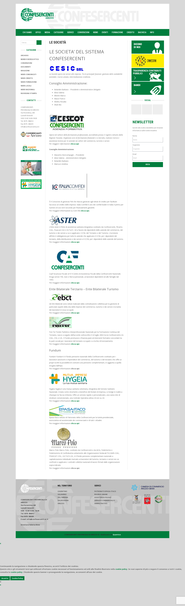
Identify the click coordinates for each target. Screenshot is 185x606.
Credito (130, 32)
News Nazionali (28, 89)
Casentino (62, 491)
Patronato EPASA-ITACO (105, 491)
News (95, 32)
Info (152, 32)
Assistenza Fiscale (102, 497)
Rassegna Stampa (29, 93)
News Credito (27, 78)
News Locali (26, 86)
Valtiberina (63, 497)
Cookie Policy (17, 578)
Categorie (58, 32)
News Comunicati (28, 74)
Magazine (25, 70)
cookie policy (121, 569)
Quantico (117, 534)
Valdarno (62, 494)
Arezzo (61, 503)
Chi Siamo (27, 32)
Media (47, 32)
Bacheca (142, 32)
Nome (135, 136)
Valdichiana (63, 500)
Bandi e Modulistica (30, 59)
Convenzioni (83, 32)
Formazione (117, 32)
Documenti (26, 67)
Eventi (105, 32)
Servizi (70, 32)
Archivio (24, 55)
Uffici (38, 32)
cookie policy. (17, 572)
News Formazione (29, 82)
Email (134, 154)
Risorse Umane (100, 494)
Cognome (136, 145)
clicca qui (74, 144)
